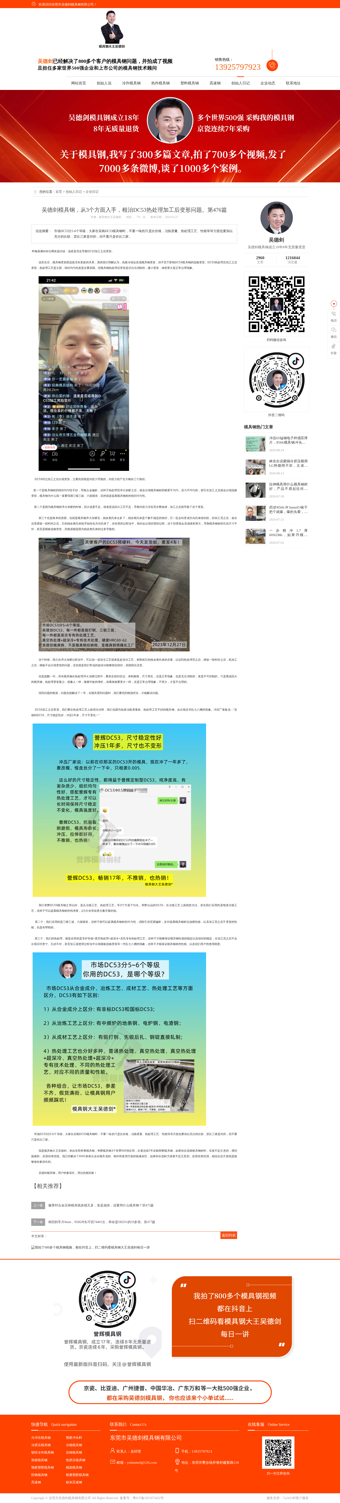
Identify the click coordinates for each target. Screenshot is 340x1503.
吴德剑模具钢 (47, 1173)
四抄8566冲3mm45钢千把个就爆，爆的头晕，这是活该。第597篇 (288, 512)
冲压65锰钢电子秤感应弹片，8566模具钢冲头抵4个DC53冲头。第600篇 (288, 442)
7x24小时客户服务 (296, 1498)
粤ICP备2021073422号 (148, 1498)
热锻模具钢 (39, 1460)
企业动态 (267, 83)
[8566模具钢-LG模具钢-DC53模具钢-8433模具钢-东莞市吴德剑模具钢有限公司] (112, 29)
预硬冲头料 (74, 1437)
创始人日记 (240, 83)
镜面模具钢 (74, 1467)
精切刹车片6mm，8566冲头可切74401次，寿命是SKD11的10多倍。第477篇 (101, 1222)
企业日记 (92, 191)
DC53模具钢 (183, 262)
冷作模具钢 (131, 83)
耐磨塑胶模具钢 (77, 1475)
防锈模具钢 (39, 1475)
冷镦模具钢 (74, 1445)
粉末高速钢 (74, 1482)
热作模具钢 (160, 83)
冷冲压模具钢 (41, 1437)
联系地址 (293, 83)
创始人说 (104, 83)
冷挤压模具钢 (41, 1445)
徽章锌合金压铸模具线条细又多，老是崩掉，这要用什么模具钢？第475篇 (101, 1205)
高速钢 (215, 83)
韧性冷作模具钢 (42, 1452)
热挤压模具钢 (75, 1460)
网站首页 (78, 83)
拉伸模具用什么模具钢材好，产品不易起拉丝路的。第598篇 (288, 488)
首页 (59, 191)
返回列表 (229, 1235)
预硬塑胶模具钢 (42, 1467)
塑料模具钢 (189, 83)
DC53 (91, 251)
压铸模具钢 (74, 1452)
